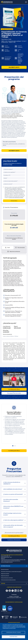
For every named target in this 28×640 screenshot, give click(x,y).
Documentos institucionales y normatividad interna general (11, 571)
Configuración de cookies (13, 632)
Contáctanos (14, 594)
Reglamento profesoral (5, 575)
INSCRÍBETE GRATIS (14, 67)
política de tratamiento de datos (16, 197)
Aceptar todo (13, 636)
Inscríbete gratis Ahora (14, 389)
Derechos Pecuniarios (5, 569)
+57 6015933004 (16, 596)
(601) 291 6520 (17, 327)
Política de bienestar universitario (7, 577)
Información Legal (5, 565)
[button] (12, 445)
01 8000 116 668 (6, 327)
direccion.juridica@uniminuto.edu (7, 562)
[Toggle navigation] (26, 2)
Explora (14, 583)
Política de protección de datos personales (8, 579)
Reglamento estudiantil (5, 573)
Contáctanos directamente (14, 539)
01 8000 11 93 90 (18, 597)
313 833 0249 (6, 332)
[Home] (7, 2)
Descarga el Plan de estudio (14, 393)
